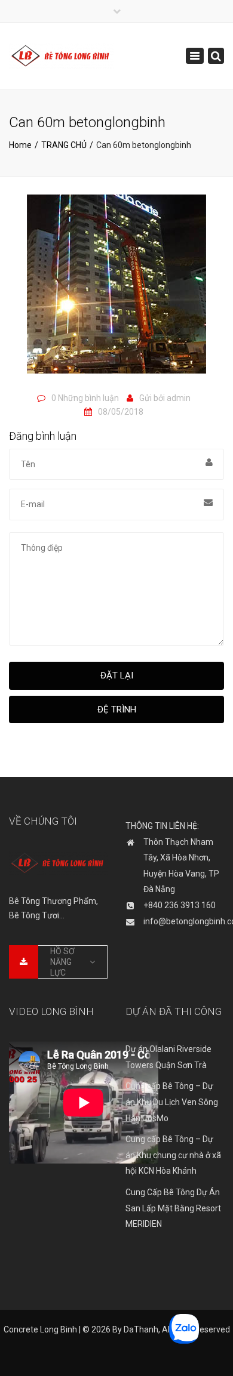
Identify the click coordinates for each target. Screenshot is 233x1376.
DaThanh (141, 1329)
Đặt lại (116, 675)
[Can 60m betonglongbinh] (116, 289)
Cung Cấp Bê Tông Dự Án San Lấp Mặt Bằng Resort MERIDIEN (173, 1208)
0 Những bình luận (85, 398)
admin (179, 398)
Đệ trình (116, 709)
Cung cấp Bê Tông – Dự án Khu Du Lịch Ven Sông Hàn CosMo (171, 1101)
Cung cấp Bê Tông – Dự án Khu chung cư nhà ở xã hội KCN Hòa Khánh (173, 1155)
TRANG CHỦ (64, 145)
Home (20, 145)
